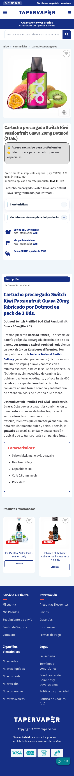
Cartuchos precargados (44, 46)
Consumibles (20, 46)
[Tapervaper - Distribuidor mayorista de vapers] (37, 13)
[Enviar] (67, 34)
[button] (5, 12)
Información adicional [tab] (17, 285)
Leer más (19, 563)
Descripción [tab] (12, 279)
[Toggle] (64, 204)
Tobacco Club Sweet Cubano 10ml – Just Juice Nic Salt (55, 556)
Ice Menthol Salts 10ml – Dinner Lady (19, 555)
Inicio (6, 46)
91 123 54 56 (14, 3)
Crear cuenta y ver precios (37, 24)
